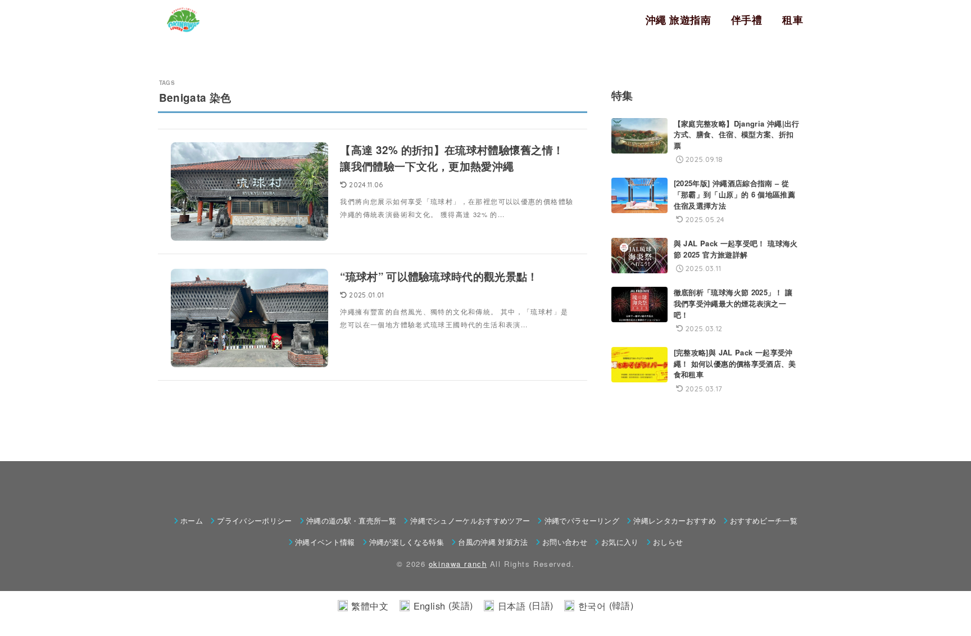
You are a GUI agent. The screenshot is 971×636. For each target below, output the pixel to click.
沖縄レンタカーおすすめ (674, 520)
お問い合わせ (564, 541)
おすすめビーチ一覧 (763, 520)
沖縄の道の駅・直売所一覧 (351, 520)
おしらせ (668, 541)
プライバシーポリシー (254, 520)
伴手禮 (746, 19)
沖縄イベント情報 (325, 541)
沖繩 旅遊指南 (678, 19)
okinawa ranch (458, 563)
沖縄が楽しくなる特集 (406, 541)
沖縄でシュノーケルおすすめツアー (470, 520)
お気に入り (620, 541)
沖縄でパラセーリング (582, 520)
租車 (792, 19)
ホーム (191, 520)
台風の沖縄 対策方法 (493, 541)
